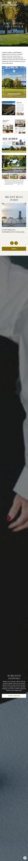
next (16, 243)
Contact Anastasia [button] (14, 695)
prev (12, 243)
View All (14, 248)
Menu (25, 4)
